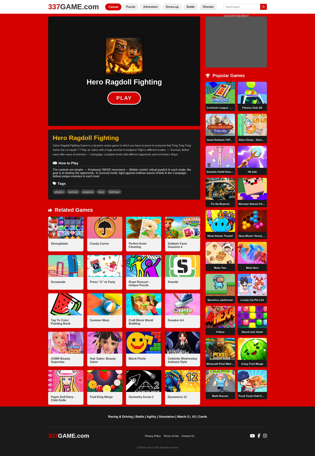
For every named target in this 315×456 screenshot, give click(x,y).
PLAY (124, 98)
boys (101, 191)
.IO (193, 416)
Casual (113, 6)
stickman (114, 191)
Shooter (208, 6)
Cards (202, 416)
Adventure (150, 6)
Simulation (166, 416)
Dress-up (172, 6)
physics (59, 191)
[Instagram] (265, 435)
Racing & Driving (120, 416)
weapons (88, 191)
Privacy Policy (153, 435)
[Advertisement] (236, 43)
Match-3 (183, 416)
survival (73, 191)
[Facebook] (259, 435)
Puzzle (130, 6)
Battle (191, 6)
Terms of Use (171, 435)
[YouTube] (252, 435)
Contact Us (188, 435)
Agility (151, 416)
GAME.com (73, 7)
